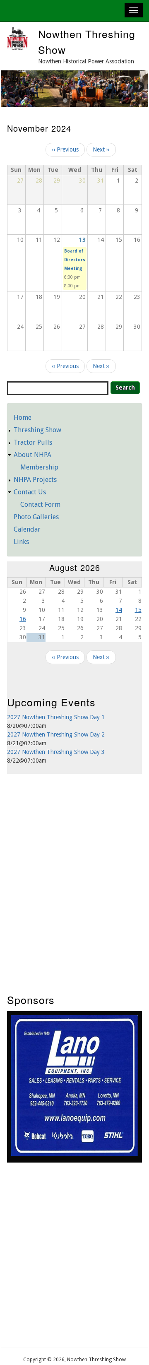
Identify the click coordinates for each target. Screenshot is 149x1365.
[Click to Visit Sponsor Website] (74, 1154)
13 (82, 239)
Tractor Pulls (33, 442)
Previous (15, 86)
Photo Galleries (36, 517)
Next (133, 86)
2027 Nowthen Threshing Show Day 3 (56, 752)
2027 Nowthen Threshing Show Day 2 (56, 734)
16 (22, 619)
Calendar (27, 529)
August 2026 (74, 567)
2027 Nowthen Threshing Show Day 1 (56, 717)
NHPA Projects (35, 480)
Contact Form (40, 504)
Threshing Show (37, 430)
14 (118, 610)
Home (22, 417)
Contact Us (30, 492)
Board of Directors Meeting (74, 260)
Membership (39, 467)
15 (138, 610)
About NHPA (32, 455)
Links (21, 542)
